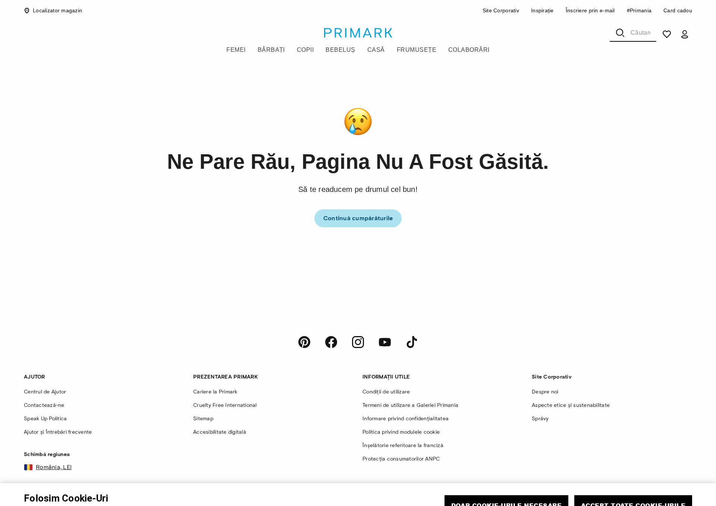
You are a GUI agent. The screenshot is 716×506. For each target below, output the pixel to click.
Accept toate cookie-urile (633, 476)
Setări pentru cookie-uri (568, 497)
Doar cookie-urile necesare (506, 476)
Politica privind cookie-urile (63, 499)
